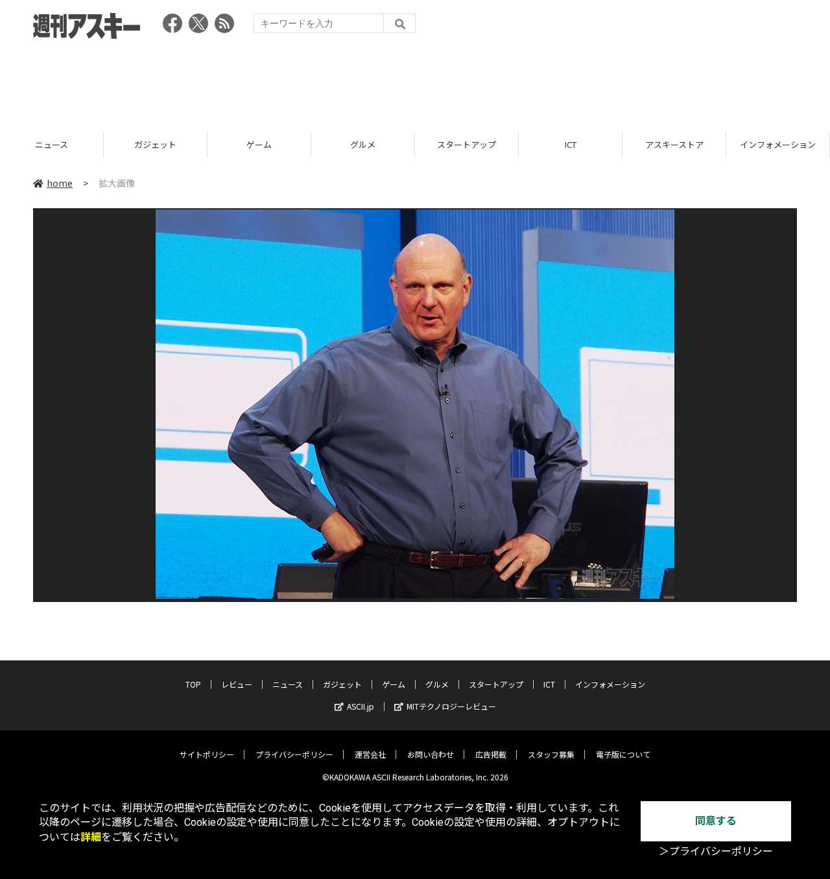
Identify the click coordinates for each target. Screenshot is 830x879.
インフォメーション (674, 144)
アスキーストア (570, 144)
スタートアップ (362, 144)
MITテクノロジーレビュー (451, 706)
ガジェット (51, 144)
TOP (778, 144)
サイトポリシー (207, 754)
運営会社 (370, 754)
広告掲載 (490, 754)
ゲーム (155, 144)
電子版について (623, 754)
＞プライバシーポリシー (716, 851)
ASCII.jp (360, 706)
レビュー (236, 684)
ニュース (287, 684)
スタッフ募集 (551, 754)
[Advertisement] (415, 81)
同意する (716, 821)
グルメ (259, 144)
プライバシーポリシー (294, 754)
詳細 (90, 837)
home (60, 182)
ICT (467, 144)
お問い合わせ (430, 754)
